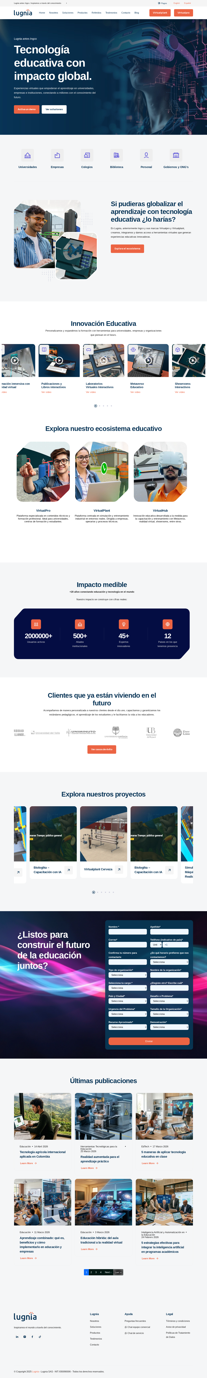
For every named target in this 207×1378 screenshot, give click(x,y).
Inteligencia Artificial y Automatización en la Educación (162, 1233)
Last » (118, 1272)
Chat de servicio (135, 1333)
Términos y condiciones (178, 1321)
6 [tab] (113, 892)
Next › (108, 1272)
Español (187, 3)
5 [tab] (111, 405)
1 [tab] (95, 405)
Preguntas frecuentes (135, 1321)
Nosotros (53, 13)
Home (42, 13)
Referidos (96, 13)
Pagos (164, 3)
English (177, 3)
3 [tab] (103, 405)
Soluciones (67, 13)
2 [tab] (99, 405)
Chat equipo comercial (138, 1327)
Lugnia (35, 1371)
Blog (136, 13)
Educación (25, 1146)
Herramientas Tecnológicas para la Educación (99, 1147)
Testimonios (111, 13)
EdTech (145, 1146)
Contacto (125, 13)
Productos (83, 13)
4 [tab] (107, 405)
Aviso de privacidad (176, 1327)
